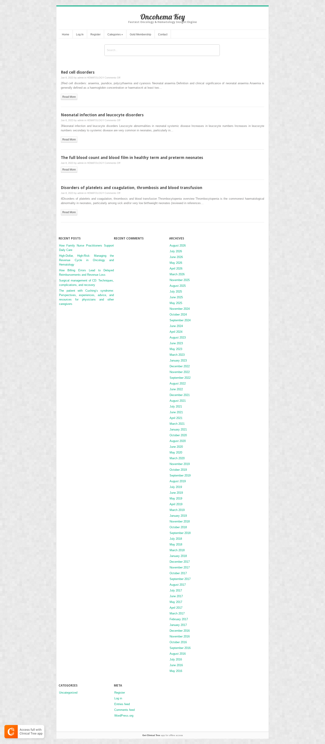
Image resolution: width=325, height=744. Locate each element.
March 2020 (177, 458)
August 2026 (178, 245)
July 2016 (176, 659)
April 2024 (176, 331)
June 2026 (176, 257)
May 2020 (176, 452)
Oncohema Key (162, 16)
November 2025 (180, 280)
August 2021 (178, 400)
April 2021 (176, 418)
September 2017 (180, 579)
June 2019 (176, 492)
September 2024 (180, 320)
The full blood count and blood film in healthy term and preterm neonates (132, 157)
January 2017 (178, 625)
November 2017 (180, 567)
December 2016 (180, 630)
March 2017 (177, 613)
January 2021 (178, 429)
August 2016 (178, 653)
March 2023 (177, 354)
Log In (80, 34)
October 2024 (178, 314)
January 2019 (178, 515)
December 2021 (180, 395)
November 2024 (180, 308)
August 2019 (178, 481)
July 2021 (176, 406)
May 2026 (176, 262)
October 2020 (178, 435)
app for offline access (162, 735)
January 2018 (178, 556)
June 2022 (176, 389)
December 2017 (180, 561)
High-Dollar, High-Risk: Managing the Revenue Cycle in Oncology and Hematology (86, 260)
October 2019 (178, 469)
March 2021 (177, 423)
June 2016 (176, 665)
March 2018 (177, 550)
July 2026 (176, 251)
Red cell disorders (78, 72)
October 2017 (178, 573)
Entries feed (122, 704)
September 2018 (180, 533)
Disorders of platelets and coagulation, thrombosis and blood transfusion (131, 187)
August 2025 (178, 285)
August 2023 (178, 337)
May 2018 (176, 544)
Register (95, 34)
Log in (118, 698)
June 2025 (176, 297)
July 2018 (176, 538)
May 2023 (176, 349)
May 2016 (176, 671)
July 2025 (176, 291)
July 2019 (176, 487)
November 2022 (180, 372)
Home (65, 34)
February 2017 (179, 619)
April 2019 (176, 504)
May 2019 (176, 498)
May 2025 (176, 303)
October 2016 (178, 642)
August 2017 (178, 584)
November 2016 (180, 636)
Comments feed (124, 709)
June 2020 (176, 446)
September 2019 (180, 475)
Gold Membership (140, 34)
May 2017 (176, 602)
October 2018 (178, 527)
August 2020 (178, 441)
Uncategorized (68, 692)
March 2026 (177, 274)
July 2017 (176, 590)
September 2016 (180, 648)
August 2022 (178, 383)
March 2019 (177, 510)
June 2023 (176, 343)
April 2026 (176, 268)
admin (80, 77)
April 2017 (176, 607)
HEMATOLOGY (95, 77)
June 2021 (176, 412)
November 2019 (180, 464)
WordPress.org (123, 715)
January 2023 (178, 360)
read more (69, 96)
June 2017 (176, 596)
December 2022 (180, 366)
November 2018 (180, 521)
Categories (115, 34)
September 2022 (180, 377)
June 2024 (176, 326)
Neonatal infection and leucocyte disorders (102, 115)
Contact (162, 34)
